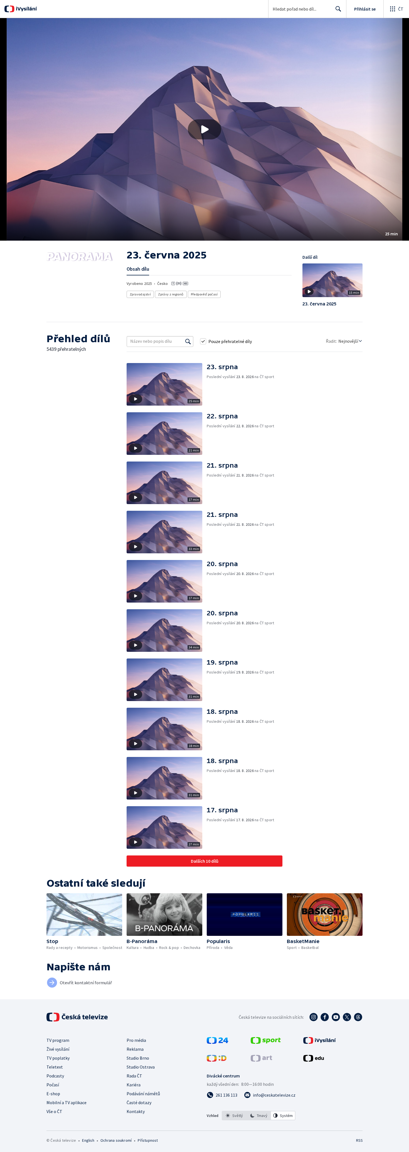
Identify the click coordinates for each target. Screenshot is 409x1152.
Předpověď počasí (204, 294)
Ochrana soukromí (116, 1140)
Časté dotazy (139, 1102)
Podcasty (55, 1076)
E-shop (53, 1093)
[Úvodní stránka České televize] (77, 1017)
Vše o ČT (54, 1111)
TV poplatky (58, 1058)
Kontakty (136, 1111)
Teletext (54, 1067)
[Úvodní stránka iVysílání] (25, 9)
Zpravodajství (140, 294)
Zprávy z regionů (170, 294)
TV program (57, 1040)
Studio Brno (138, 1058)
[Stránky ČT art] (261, 1060)
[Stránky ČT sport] (266, 1042)
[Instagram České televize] (313, 1017)
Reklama (135, 1049)
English (88, 1140)
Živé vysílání (57, 1049)
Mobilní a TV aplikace (66, 1102)
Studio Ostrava (141, 1067)
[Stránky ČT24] (217, 1042)
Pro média (136, 1040)
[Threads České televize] (358, 1017)
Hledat (338, 9)
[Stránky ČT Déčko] (216, 1060)
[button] (204, 129)
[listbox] (258, 1115)
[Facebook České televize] (324, 1017)
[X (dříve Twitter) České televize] (347, 1017)
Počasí (52, 1084)
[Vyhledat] (188, 341)
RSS (359, 1140)
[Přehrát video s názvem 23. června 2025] (204, 129)
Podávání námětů (143, 1093)
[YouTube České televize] (335, 1017)
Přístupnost (148, 1140)
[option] (234, 1115)
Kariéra (134, 1084)
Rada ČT (134, 1076)
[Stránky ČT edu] (313, 1060)
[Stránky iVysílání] (319, 1042)
